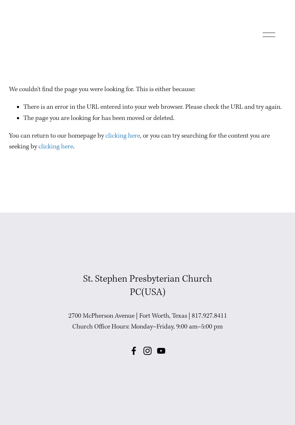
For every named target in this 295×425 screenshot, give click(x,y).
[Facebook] (134, 350)
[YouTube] (161, 350)
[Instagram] (147, 350)
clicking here (122, 135)
